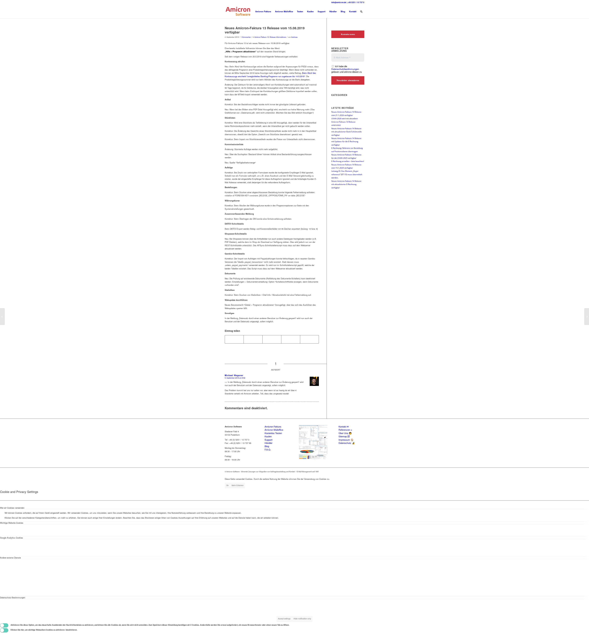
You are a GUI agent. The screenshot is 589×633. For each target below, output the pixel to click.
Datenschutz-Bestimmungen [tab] (12, 597)
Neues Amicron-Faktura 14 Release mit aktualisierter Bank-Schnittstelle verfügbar (346, 131)
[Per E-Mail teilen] (309, 339)
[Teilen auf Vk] (290, 339)
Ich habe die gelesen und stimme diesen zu (346, 69)
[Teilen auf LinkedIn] (272, 339)
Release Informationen (278, 37)
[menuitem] (263, 11)
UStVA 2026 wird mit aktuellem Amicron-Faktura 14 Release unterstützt (344, 121)
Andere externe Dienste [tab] (10, 557)
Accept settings (284, 618)
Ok (227, 485)
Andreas (294, 37)
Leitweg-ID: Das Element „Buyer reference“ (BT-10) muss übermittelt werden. (346, 174)
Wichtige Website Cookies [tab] (11, 522)
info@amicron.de (338, 2)
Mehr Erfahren (238, 485)
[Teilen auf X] (253, 339)
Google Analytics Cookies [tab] (11, 537)
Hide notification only (302, 618)
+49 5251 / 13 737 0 (356, 2)
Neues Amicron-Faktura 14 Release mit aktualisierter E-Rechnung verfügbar (346, 184)
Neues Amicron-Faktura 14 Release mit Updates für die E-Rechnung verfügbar (346, 141)
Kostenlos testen (348, 34)
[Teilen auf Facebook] (234, 339)
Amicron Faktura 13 (261, 37)
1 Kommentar (246, 37)
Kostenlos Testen (273, 433)
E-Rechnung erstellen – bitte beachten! (347, 161)
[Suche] (361, 11)
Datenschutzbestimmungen (345, 69)
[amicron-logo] (238, 11)
